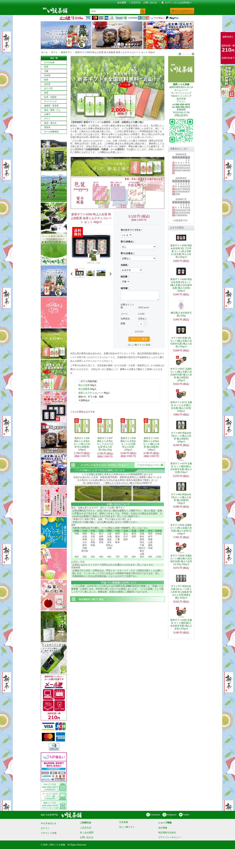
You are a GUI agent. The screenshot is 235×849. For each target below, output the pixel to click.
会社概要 (121, 2)
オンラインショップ (181, 93)
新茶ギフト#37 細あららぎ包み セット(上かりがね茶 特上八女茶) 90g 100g (105, 444)
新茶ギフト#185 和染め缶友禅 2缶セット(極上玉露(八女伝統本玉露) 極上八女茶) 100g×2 (181, 285)
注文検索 (123, 822)
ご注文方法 (134, 2)
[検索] (142, 11)
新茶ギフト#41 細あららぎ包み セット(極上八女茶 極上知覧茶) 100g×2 (151, 444)
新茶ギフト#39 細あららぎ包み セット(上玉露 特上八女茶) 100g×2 (128, 444)
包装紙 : (125, 265)
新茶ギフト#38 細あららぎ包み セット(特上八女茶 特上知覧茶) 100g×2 (82, 444)
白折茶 (47, 75)
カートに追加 (139, 339)
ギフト (54, 52)
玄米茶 (47, 84)
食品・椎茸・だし (52, 110)
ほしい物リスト (127, 827)
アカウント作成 (48, 833)
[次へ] (193, 54)
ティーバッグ (50, 101)
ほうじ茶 (48, 88)
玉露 (46, 71)
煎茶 (46, 67)
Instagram (171, 814)
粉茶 (46, 79)
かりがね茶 (49, 62)
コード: (124, 314)
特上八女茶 (84, 385)
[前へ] (180, 54)
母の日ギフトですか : (131, 230)
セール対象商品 (51, 131)
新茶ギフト (66, 52)
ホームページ (181, 90)
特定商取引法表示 (167, 832)
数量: (123, 323)
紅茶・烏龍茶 (50, 97)
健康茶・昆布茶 (51, 105)
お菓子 (47, 114)
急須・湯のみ (50, 123)
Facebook (155, 814)
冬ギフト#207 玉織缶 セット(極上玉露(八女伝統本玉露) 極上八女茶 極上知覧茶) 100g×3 (181, 374)
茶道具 (47, 127)
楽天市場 (181, 98)
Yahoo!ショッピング (181, 96)
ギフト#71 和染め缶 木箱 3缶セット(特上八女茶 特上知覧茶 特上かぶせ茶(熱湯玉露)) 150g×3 (181, 592)
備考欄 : (125, 288)
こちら (144, 528)
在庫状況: (125, 318)
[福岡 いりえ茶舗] (57, 10)
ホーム (44, 52)
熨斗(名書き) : (128, 253)
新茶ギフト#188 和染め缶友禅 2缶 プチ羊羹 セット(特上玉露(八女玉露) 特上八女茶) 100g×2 (181, 251)
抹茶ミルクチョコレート (90, 393)
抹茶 (46, 92)
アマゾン (181, 101)
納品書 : (125, 276)
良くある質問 (86, 832)
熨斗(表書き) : (128, 241)
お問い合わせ (150, 2)
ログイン (45, 828)
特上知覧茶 (84, 389)
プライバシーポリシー (169, 837)
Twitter (186, 814)
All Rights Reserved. (76, 845)
